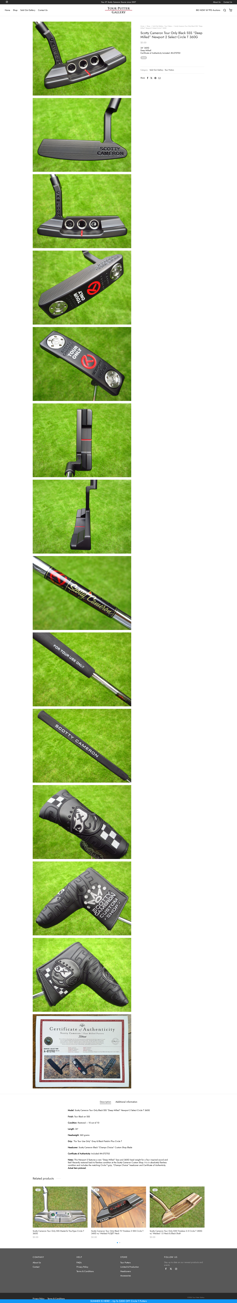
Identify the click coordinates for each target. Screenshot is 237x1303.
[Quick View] (82, 1196)
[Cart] (230, 10)
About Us (216, 2)
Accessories (125, 1275)
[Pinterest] (155, 78)
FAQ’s (79, 1262)
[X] (151, 78)
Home (7, 10)
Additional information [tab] (126, 1101)
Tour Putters (125, 1262)
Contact (36, 1266)
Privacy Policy (82, 1266)
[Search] (224, 10)
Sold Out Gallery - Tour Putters (162, 26)
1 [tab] (117, 1242)
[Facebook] (147, 78)
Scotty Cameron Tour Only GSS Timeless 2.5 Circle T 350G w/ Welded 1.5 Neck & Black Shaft (176, 1232)
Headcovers (125, 1271)
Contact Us (228, 2)
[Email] (159, 78)
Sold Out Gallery (27, 10)
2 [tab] (119, 1242)
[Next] (205, 1206)
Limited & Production (129, 1266)
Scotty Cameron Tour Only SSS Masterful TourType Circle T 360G (58, 1232)
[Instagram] (176, 1269)
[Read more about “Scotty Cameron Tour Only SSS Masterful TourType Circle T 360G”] (82, 1191)
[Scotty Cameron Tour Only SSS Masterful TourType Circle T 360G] (60, 1207)
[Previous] (32, 1206)
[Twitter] (171, 1269)
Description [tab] (105, 1101)
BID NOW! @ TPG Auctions (208, 10)
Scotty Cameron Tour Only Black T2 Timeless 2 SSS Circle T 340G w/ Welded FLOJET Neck (117, 1232)
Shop (15, 10)
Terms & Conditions (85, 1271)
